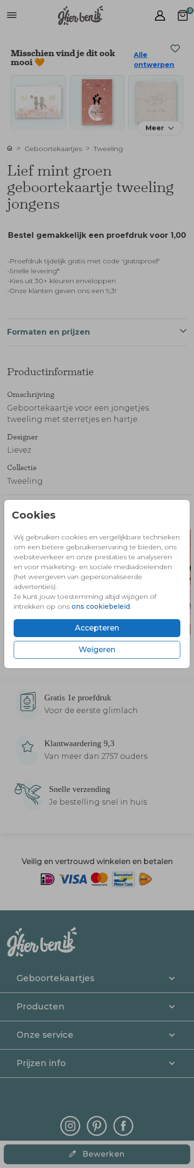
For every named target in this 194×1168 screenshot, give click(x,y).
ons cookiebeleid (101, 606)
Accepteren (97, 627)
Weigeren (97, 649)
